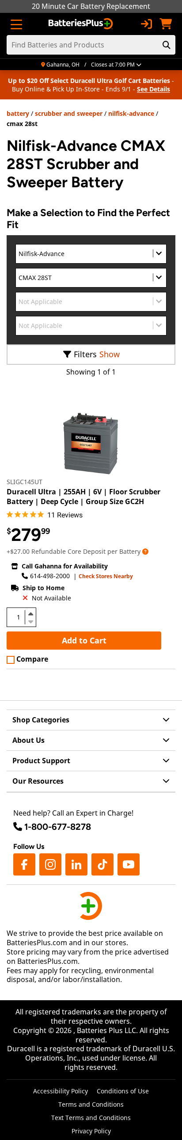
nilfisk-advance (131, 113)
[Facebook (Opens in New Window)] (24, 864)
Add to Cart (84, 640)
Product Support (41, 760)
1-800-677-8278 (57, 826)
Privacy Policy (91, 1131)
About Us (28, 740)
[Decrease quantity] (30, 620)
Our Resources (38, 781)
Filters (85, 354)
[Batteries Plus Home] (81, 24)
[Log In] (146, 24)
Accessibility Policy (60, 1091)
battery (18, 113)
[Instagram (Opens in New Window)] (50, 864)
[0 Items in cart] (165, 24)
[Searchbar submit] (166, 45)
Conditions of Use (123, 1091)
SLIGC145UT (24, 481)
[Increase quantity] (30, 613)
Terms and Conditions (91, 1104)
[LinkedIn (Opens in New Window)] (76, 864)
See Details (153, 89)
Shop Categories (40, 720)
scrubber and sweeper (68, 113)
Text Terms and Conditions (91, 1117)
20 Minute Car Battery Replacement (91, 6)
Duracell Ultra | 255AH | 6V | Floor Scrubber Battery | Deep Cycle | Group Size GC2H (83, 496)
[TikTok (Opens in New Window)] (102, 864)
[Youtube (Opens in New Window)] (129, 864)
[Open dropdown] (145, 551)
